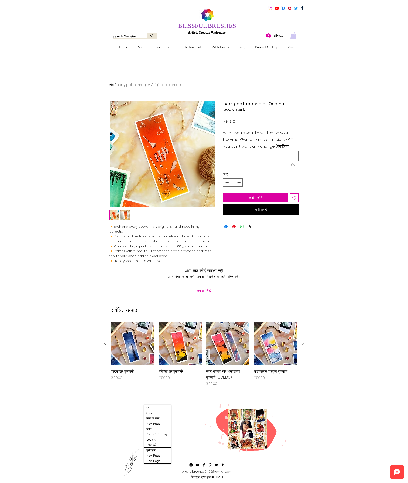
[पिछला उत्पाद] (105, 343)
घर (147, 408)
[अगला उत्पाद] (303, 343)
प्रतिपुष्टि (151, 450)
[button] (293, 35)
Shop (150, 413)
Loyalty (151, 440)
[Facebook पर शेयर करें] (225, 226)
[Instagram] (270, 8)
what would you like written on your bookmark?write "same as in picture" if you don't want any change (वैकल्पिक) (258, 139)
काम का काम (152, 418)
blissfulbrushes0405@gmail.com (207, 471)
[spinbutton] (233, 182)
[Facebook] (283, 8)
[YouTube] (277, 8)
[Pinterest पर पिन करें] (234, 226)
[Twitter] (296, 8)
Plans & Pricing (156, 434)
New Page (153, 424)
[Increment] (239, 182)
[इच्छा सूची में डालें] (294, 197)
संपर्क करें (151, 445)
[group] (204, 357)
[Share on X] (250, 226)
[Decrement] (227, 182)
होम (111, 84)
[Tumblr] (302, 8)
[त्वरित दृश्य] (132, 343)
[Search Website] (152, 35)
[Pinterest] (290, 8)
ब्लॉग (148, 429)
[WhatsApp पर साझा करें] (242, 226)
